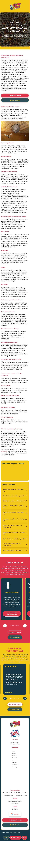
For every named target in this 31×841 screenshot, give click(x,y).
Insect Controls (14, 22)
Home (14, 20)
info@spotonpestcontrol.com (15, 801)
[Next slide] (25, 626)
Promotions (14, 762)
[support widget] (29, 838)
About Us (14, 755)
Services (14, 753)
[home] (15, 6)
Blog (13, 760)
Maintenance (15, 764)
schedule (4, 451)
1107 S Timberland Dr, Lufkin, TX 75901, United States (15, 792)
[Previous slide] (5, 626)
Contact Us (14, 757)
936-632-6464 (15, 803)
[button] (24, 838)
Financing (14, 767)
